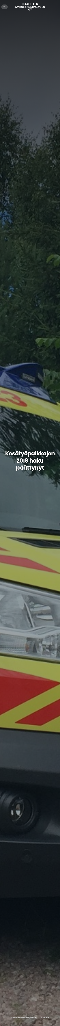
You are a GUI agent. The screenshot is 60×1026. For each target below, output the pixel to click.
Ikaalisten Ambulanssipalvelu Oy (30, 6)
